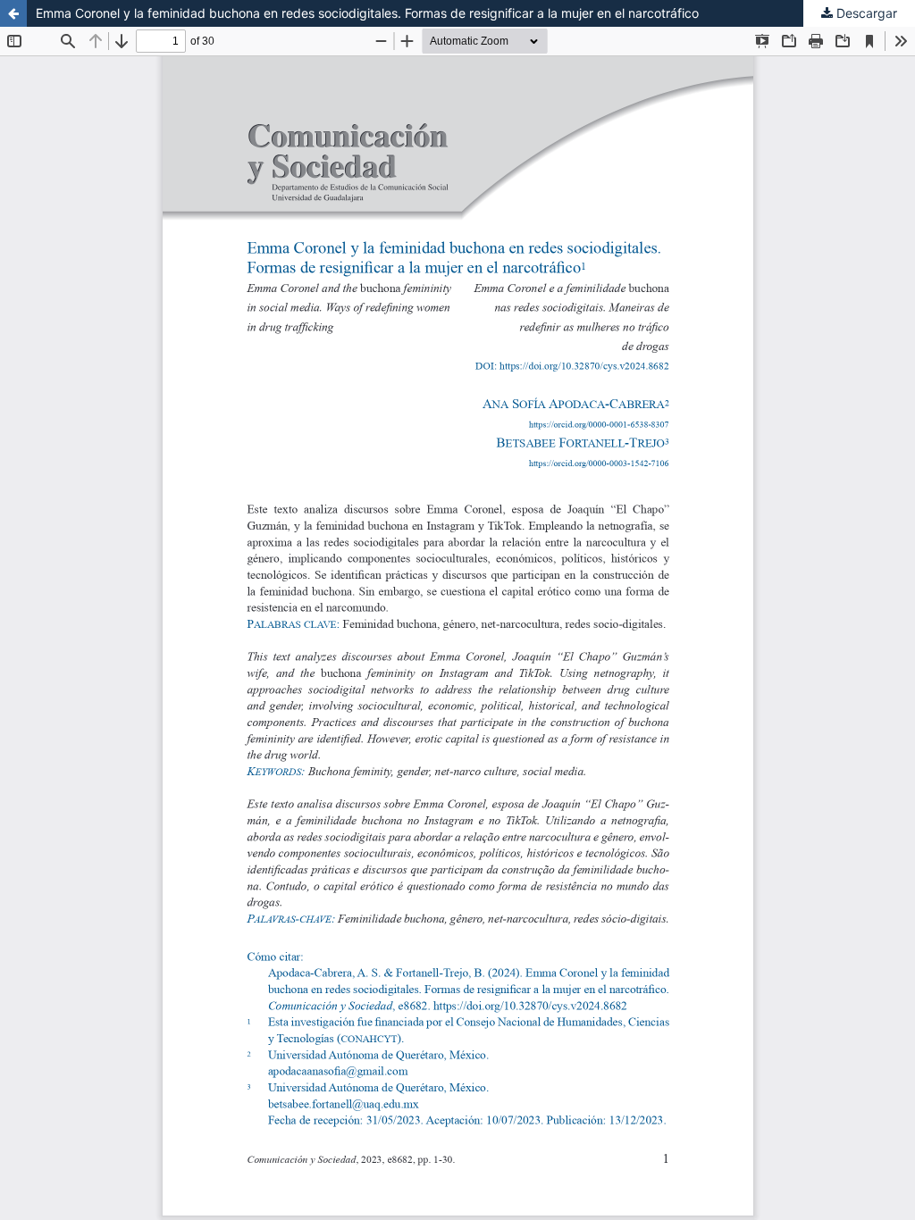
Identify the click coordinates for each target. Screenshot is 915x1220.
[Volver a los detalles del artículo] (13, 13)
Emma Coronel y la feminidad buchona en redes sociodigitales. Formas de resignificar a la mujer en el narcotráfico (367, 13)
